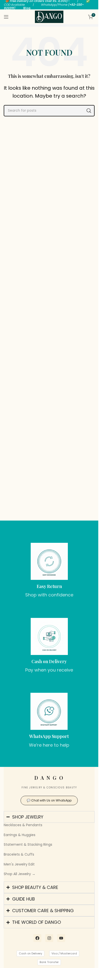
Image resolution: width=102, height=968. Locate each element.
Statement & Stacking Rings (28, 844)
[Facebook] (37, 938)
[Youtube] (61, 938)
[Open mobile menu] (6, 17)
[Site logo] (49, 16)
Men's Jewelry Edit (19, 864)
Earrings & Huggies (19, 834)
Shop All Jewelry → (19, 873)
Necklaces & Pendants (23, 824)
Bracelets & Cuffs (19, 854)
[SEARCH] (89, 110)
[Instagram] (49, 938)
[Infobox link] (49, 570)
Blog (26, 8)
